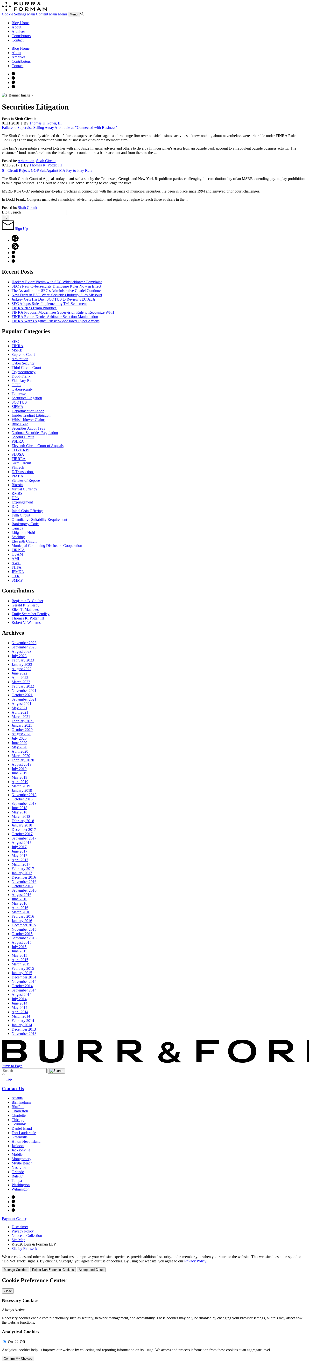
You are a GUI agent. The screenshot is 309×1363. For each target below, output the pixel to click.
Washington (21, 1185)
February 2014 (23, 1021)
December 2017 (24, 829)
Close (8, 1291)
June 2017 (19, 851)
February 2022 (23, 686)
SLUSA (18, 454)
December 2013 (24, 1029)
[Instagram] (13, 74)
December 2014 (24, 977)
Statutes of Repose (26, 480)
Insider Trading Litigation (31, 415)
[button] (15, 240)
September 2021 (24, 699)
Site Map (18, 1240)
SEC (15, 341)
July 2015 (19, 947)
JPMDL (18, 572)
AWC (16, 563)
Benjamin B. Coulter (27, 601)
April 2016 (20, 908)
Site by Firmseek (24, 1248)
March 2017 (21, 864)
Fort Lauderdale (24, 1133)
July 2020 (19, 738)
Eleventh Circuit (24, 541)
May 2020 (19, 747)
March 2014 (21, 1016)
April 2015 (20, 960)
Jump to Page (12, 1066)
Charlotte (19, 1115)
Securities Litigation (27, 398)
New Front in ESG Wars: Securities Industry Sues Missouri (57, 295)
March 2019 (21, 786)
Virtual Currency (24, 489)
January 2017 (22, 873)
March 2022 (21, 682)
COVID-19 (20, 450)
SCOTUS (19, 402)
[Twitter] (13, 83)
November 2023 (24, 643)
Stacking (18, 537)
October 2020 (22, 730)
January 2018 (22, 825)
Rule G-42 (20, 424)
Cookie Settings (14, 14)
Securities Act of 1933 (28, 428)
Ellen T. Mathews (25, 609)
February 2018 (23, 821)
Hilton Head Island (26, 1141)
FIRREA (19, 459)
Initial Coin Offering (27, 511)
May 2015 (19, 955)
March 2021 (21, 717)
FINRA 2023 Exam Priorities (34, 308)
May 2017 (19, 856)
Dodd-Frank (21, 376)
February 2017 (23, 869)
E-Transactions (23, 472)
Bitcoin (17, 485)
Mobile (17, 1154)
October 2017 (22, 834)
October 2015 (22, 934)
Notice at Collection (27, 1235)
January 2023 (22, 664)
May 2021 (19, 708)
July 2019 (19, 769)
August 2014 (21, 994)
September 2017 (24, 838)
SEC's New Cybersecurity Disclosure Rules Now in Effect (56, 286)
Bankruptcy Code (25, 524)
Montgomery (21, 1159)
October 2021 (22, 695)
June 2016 (19, 899)
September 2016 (24, 890)
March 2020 (21, 756)
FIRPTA (18, 550)
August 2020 (21, 734)
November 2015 (24, 929)
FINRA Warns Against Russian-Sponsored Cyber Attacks (55, 321)
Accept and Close (91, 1270)
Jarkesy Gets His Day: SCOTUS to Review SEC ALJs (54, 299)
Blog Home (20, 23)
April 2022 (20, 677)
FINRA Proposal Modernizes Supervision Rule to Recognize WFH (63, 312)
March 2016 (21, 912)
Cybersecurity (22, 389)
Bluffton (18, 1107)
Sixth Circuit (46, 161)
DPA (15, 498)
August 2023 (21, 651)
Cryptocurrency (23, 372)
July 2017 (19, 847)
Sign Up (21, 229)
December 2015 (24, 925)
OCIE (16, 385)
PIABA (17, 476)
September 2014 (24, 990)
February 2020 (23, 760)
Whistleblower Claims (28, 420)
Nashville (19, 1167)
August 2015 (21, 942)
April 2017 (20, 860)
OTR (16, 576)
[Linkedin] (13, 87)
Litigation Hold (23, 532)
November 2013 (24, 1034)
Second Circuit (23, 437)
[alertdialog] (154, 1319)
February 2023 (23, 660)
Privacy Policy (23, 1231)
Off (22, 1342)
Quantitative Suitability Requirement (39, 519)
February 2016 (23, 916)
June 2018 (19, 808)
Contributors (21, 36)
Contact (17, 40)
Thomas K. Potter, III (45, 123)
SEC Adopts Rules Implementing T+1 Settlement (49, 304)
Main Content (37, 14)
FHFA (16, 567)
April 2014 (20, 1012)
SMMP (17, 580)
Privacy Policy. (195, 1261)
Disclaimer (20, 1227)
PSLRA (18, 441)
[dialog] (154, 1263)
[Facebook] (13, 78)
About (16, 27)
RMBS (17, 493)
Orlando (18, 1172)
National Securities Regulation (35, 433)
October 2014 (22, 986)
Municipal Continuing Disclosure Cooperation (47, 546)
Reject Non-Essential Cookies (53, 1270)
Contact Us (13, 1088)
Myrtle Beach (22, 1163)
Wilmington (20, 1189)
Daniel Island (22, 1128)
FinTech (18, 467)
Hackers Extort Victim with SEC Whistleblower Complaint (57, 282)
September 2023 (24, 647)
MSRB (17, 350)
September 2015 (24, 938)
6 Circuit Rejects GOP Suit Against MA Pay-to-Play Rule (47, 170)
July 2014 (19, 999)
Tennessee (19, 394)
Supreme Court (23, 354)
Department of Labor (28, 411)
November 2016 (24, 882)
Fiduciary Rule (23, 381)
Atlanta (17, 1098)
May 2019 (19, 777)
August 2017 (21, 842)
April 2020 (20, 751)
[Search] (82, 14)
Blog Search (11, 212)
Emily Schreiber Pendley (30, 614)
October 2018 (22, 799)
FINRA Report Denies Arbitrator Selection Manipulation (55, 317)
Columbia (19, 1124)
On (10, 1342)
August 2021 (21, 704)
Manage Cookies (15, 1270)
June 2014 (19, 1003)
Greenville (20, 1137)
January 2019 (22, 790)
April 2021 (20, 712)
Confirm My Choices (18, 1358)
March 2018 (21, 816)
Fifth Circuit (21, 515)
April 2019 (20, 782)
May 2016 (19, 903)
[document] (154, 1319)
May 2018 (19, 812)
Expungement (22, 502)
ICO (15, 506)
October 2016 (22, 886)
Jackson (18, 1146)
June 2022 (19, 673)
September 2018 (24, 803)
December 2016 (24, 877)
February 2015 (23, 968)
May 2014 (19, 1007)
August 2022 (21, 669)
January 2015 (22, 973)
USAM (17, 554)
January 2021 (22, 725)
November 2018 (24, 795)
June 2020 (19, 743)
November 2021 (24, 690)
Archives (18, 31)
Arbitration (26, 161)
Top (8, 1079)
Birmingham (21, 1102)
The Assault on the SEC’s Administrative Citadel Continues (57, 291)
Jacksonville (21, 1150)
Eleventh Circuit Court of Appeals (37, 446)
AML (16, 559)
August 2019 (21, 764)
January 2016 (22, 921)
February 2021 (23, 721)
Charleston (20, 1111)
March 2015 (21, 964)
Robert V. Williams (26, 622)
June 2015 (19, 951)
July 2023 (19, 656)
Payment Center (14, 1219)
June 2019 (19, 773)
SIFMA (17, 407)
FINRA (17, 346)
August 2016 (21, 895)
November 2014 (24, 981)
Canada (17, 528)
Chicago (18, 1120)
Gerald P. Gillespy (25, 605)
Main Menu (58, 14)
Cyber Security (23, 363)
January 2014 (22, 1025)
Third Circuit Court (26, 367)
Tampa (17, 1180)
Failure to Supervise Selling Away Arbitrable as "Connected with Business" (59, 127)
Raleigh (17, 1176)
